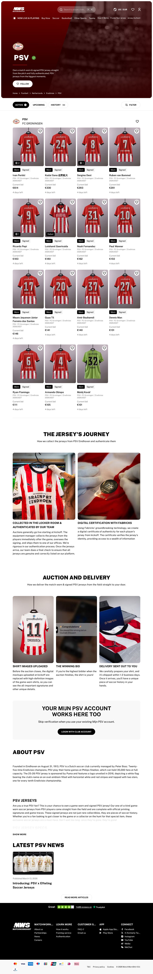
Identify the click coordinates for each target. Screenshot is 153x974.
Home (15, 93)
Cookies (110, 967)
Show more (19, 834)
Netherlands (37, 93)
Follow (24, 84)
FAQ (80, 929)
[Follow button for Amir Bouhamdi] (104, 273)
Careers (38, 940)
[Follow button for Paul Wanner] (136, 202)
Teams (92, 18)
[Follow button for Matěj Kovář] (104, 348)
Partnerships (40, 933)
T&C (89, 967)
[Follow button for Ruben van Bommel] (136, 131)
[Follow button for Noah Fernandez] (104, 202)
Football (24, 93)
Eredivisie (50, 93)
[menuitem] (120, 9)
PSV (59, 93)
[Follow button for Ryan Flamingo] (40, 348)
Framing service (63, 933)
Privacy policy (99, 967)
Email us (82, 933)
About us (38, 929)
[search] (76, 9)
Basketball (67, 18)
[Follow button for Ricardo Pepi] (40, 202)
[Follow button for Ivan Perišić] (40, 131)
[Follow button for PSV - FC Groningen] (137, 121)
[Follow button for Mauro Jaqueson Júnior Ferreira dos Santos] (40, 273)
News (37, 936)
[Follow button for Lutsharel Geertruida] (72, 202)
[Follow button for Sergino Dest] (104, 131)
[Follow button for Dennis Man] (136, 273)
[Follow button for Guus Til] (72, 273)
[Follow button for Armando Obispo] (72, 348)
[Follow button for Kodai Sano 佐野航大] (72, 131)
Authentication (63, 936)
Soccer (55, 18)
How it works (62, 929)
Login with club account (76, 732)
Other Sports (80, 18)
